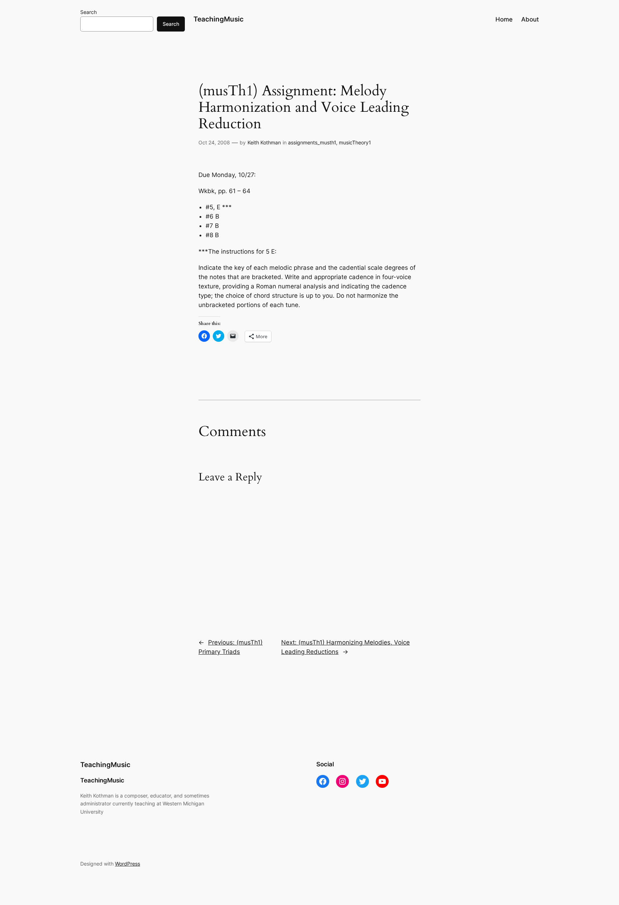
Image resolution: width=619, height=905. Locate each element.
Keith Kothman (264, 142)
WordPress (127, 864)
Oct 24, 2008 (214, 142)
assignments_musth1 (312, 142)
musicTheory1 (355, 142)
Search (88, 12)
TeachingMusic (218, 19)
